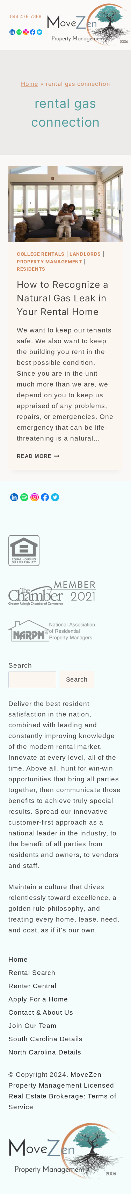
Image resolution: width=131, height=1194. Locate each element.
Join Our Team (32, 1025)
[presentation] (65, 204)
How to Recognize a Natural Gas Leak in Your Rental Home (63, 298)
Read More (38, 456)
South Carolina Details (45, 1039)
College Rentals (41, 254)
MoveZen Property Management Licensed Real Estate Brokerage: (61, 1085)
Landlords (85, 254)
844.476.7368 (25, 16)
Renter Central (32, 986)
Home (29, 83)
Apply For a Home (38, 999)
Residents (31, 269)
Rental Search (32, 972)
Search (20, 665)
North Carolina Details (44, 1052)
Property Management (49, 261)
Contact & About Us (40, 1012)
